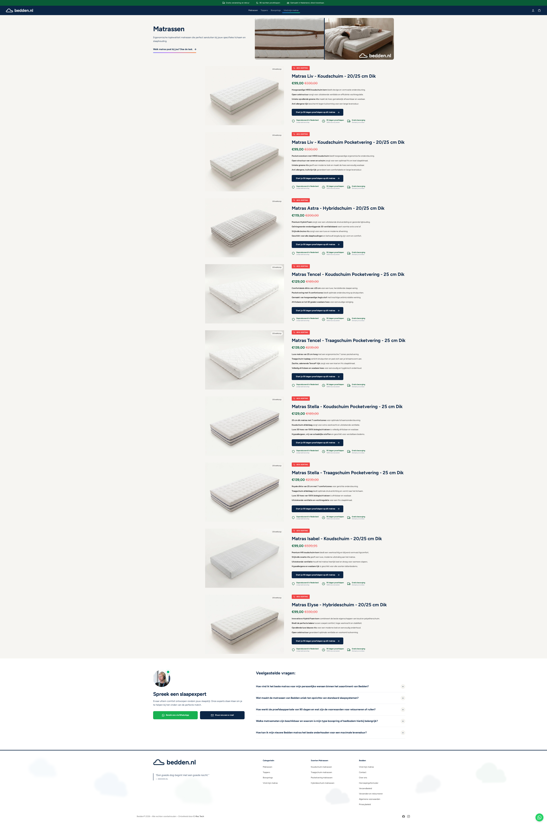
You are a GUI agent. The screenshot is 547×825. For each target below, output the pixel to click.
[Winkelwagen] (539, 10)
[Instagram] (408, 816)
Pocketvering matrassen (321, 777)
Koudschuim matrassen (321, 767)
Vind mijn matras (270, 783)
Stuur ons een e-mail (224, 715)
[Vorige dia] (209, 95)
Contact (362, 772)
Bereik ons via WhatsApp (177, 715)
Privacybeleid (365, 804)
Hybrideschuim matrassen (322, 783)
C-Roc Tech (198, 816)
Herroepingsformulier (368, 783)
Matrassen (267, 767)
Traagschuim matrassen (321, 772)
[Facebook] (403, 816)
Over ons (363, 777)
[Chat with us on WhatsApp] (539, 817)
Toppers (266, 772)
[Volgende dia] (279, 95)
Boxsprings (268, 777)
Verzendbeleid (365, 788)
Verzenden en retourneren (371, 794)
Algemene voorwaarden (369, 799)
